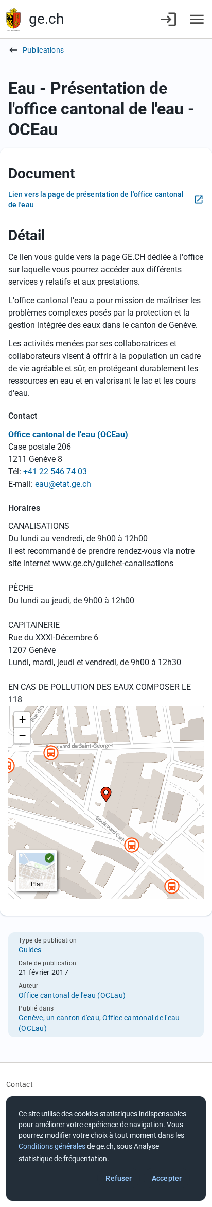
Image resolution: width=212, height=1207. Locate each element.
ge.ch (46, 18)
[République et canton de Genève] (13, 19)
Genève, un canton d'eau (59, 1018)
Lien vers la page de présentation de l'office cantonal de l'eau (96, 199)
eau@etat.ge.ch (63, 484)
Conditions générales (52, 1146)
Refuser (118, 1178)
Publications (43, 50)
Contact (19, 1084)
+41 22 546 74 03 (55, 471)
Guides (30, 950)
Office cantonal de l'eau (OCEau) (72, 995)
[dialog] (106, 1148)
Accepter (167, 1178)
